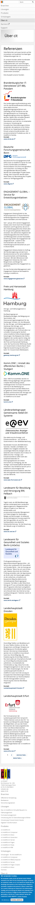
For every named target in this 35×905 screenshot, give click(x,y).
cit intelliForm (5, 830)
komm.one (7, 402)
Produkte (4, 13)
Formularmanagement (8, 815)
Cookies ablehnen (16, 900)
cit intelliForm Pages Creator (10, 865)
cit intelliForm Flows (7, 845)
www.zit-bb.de (8, 139)
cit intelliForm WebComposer (11, 860)
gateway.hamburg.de (11, 355)
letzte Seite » (17, 758)
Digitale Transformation (9, 823)
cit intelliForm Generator (9, 837)
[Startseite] (18, 2)
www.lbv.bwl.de (9, 531)
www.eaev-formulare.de (12, 480)
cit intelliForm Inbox (7, 835)
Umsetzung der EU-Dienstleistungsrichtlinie (15, 818)
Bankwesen (5, 800)
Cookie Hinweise (22, 896)
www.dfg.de (8, 184)
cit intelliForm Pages (8, 842)
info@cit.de (4, 789)
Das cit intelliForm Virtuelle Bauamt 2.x (14, 810)
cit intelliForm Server (8, 840)
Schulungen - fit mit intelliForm (11, 855)
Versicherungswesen (8, 803)
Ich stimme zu (5, 900)
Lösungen (5, 9)
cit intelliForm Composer (9, 832)
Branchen (5, 5)
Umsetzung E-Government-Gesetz (12, 820)
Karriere (4, 24)
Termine (4, 870)
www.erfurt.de (9, 751)
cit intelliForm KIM (7, 847)
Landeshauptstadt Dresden (13, 688)
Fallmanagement (6, 813)
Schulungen (5, 16)
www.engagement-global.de (13, 279)
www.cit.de (4, 791)
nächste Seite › (21, 755)
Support (4, 28)
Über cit (4, 20)
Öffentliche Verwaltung (8, 798)
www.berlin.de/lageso (11, 600)
